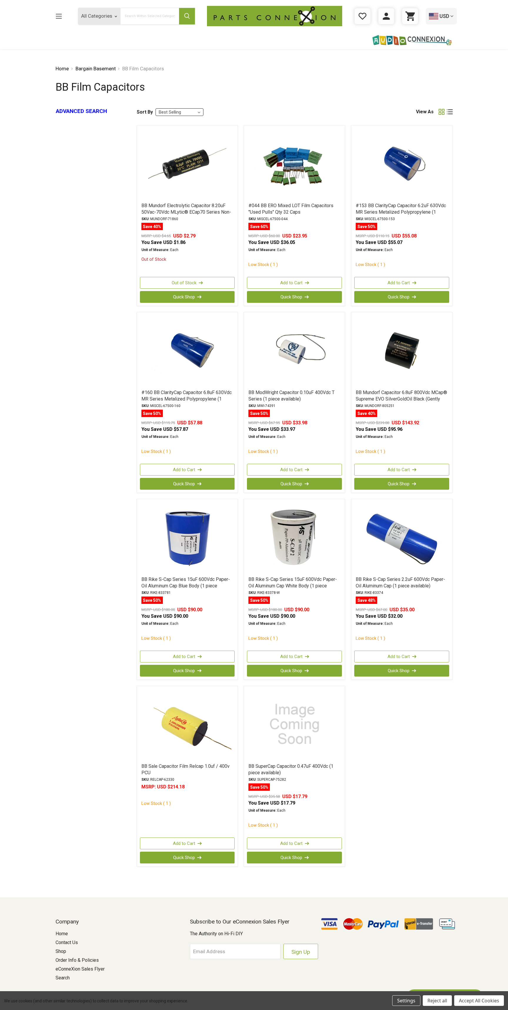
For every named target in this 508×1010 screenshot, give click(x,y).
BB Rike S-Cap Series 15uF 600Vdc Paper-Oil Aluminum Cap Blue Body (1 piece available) (185, 586)
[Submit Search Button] (187, 16)
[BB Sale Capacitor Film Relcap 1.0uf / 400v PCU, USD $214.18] (187, 724)
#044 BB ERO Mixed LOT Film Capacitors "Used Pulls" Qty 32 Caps (290, 209)
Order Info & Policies (77, 960)
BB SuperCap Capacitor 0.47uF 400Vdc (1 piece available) (290, 769)
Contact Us (67, 942)
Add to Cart (291, 282)
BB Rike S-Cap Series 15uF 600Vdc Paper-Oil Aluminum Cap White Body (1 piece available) (292, 586)
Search (63, 978)
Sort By (145, 112)
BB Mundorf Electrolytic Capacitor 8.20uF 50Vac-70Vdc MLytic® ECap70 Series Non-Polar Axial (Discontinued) (186, 212)
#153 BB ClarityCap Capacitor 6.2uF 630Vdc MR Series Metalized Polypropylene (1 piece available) (401, 212)
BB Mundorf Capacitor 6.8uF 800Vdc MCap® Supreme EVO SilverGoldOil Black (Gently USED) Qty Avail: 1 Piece (401, 399)
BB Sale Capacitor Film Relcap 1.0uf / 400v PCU (185, 769)
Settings (406, 1000)
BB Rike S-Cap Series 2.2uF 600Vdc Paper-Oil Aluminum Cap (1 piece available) (400, 583)
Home (62, 933)
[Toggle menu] (59, 16)
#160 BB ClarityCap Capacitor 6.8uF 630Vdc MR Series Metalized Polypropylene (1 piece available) (186, 399)
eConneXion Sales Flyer (80, 969)
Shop (61, 951)
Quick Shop (184, 297)
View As (425, 111)
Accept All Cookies (479, 1000)
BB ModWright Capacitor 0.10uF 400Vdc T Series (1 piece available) (291, 396)
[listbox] (179, 112)
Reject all (437, 1000)
